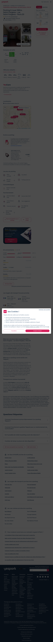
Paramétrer (14, 330)
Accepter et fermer (37, 330)
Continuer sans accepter (44, 309)
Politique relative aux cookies (32, 326)
